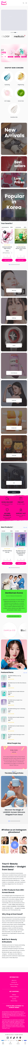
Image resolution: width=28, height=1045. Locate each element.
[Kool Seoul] (3, 3)
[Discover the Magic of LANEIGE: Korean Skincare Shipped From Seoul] (14, 791)
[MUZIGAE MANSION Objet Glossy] (7, 236)
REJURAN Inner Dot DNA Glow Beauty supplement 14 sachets (21, 553)
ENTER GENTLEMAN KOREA (14, 616)
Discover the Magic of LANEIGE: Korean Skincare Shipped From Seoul (14, 812)
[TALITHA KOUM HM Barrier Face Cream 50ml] (21, 236)
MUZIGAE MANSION (5, 227)
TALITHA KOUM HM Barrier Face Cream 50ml (21, 248)
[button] (11, 32)
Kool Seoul (11, 1034)
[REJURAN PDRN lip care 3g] (7, 539)
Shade (7, 250)
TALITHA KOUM (18, 227)
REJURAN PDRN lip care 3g (7, 551)
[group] (14, 20)
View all (14, 492)
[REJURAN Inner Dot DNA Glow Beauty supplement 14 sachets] (21, 539)
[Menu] (26, 3)
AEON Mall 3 (17, 1024)
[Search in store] (23, 3)
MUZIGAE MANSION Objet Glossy (7, 247)
